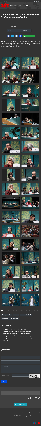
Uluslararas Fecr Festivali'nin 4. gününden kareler (16, 333)
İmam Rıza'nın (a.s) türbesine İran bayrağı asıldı (16, 329)
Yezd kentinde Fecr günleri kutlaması (13, 335)
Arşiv (16, 413)
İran (10, 315)
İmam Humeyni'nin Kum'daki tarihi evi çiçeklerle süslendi (18, 337)
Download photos (30, 36)
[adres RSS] (30, 398)
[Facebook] (33, 398)
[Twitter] (36, 398)
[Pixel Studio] (38, 423)
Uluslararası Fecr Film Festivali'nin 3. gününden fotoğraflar (20, 15)
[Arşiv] (28, 398)
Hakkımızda (23, 413)
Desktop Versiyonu (20, 404)
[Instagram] (39, 398)
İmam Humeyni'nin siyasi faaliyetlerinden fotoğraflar (17, 331)
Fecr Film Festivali (26, 315)
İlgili (39, 413)
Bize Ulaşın (32, 413)
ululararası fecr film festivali (10, 318)
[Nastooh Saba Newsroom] (33, 423)
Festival (16, 315)
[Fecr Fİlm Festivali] (11, 63)
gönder (4, 381)
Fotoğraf (9, 23)
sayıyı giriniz (5, 375)
